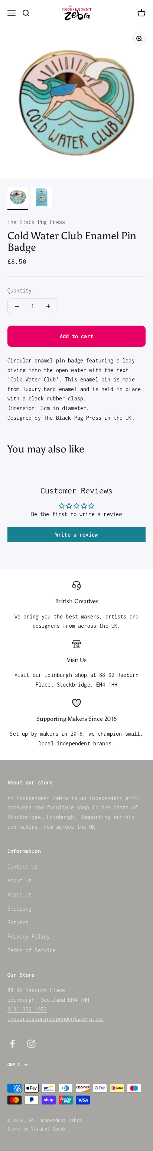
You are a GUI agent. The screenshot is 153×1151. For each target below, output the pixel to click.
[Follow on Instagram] (31, 1044)
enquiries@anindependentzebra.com (55, 1019)
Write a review (76, 534)
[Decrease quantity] (17, 306)
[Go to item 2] (41, 198)
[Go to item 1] (17, 198)
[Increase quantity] (48, 306)
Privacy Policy (28, 936)
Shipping (19, 908)
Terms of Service (31, 950)
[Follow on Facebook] (12, 1044)
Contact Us (22, 866)
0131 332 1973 (27, 1009)
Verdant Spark (48, 1129)
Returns (18, 922)
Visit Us (19, 894)
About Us (19, 880)
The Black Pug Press (36, 222)
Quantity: (21, 290)
